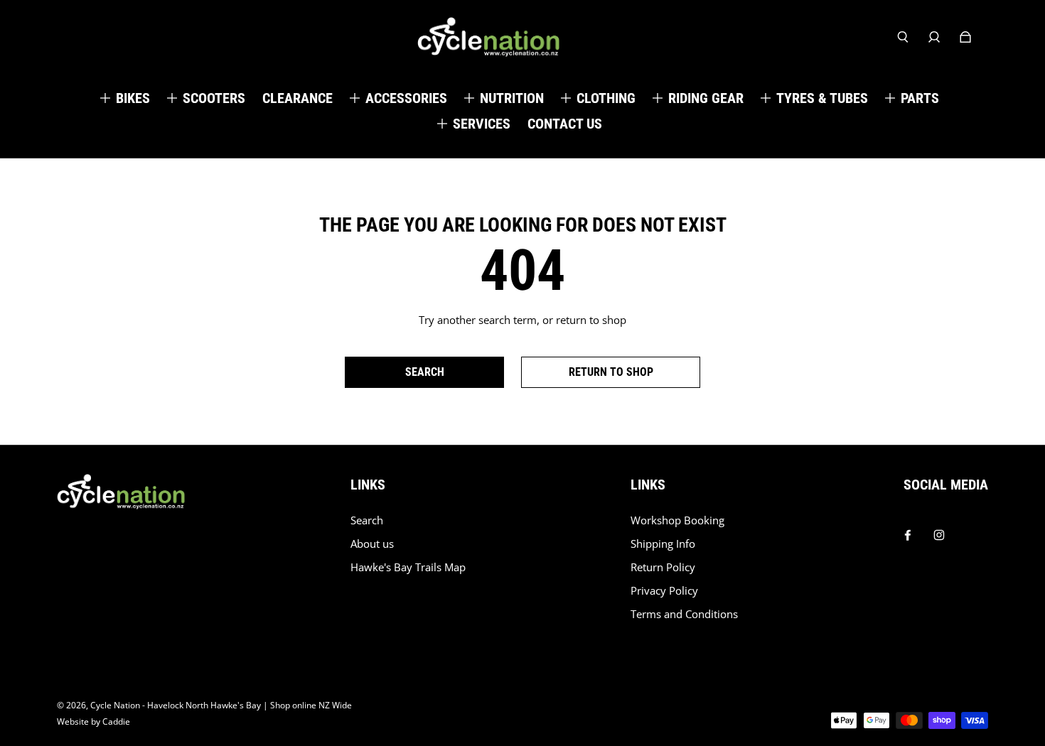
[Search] (902, 37)
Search (366, 520)
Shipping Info (663, 543)
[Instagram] (939, 531)
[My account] (934, 37)
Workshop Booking (677, 520)
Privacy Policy (664, 590)
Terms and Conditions (684, 614)
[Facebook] (907, 531)
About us (372, 543)
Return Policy (663, 567)
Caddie (116, 721)
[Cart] (965, 37)
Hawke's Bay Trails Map (408, 567)
